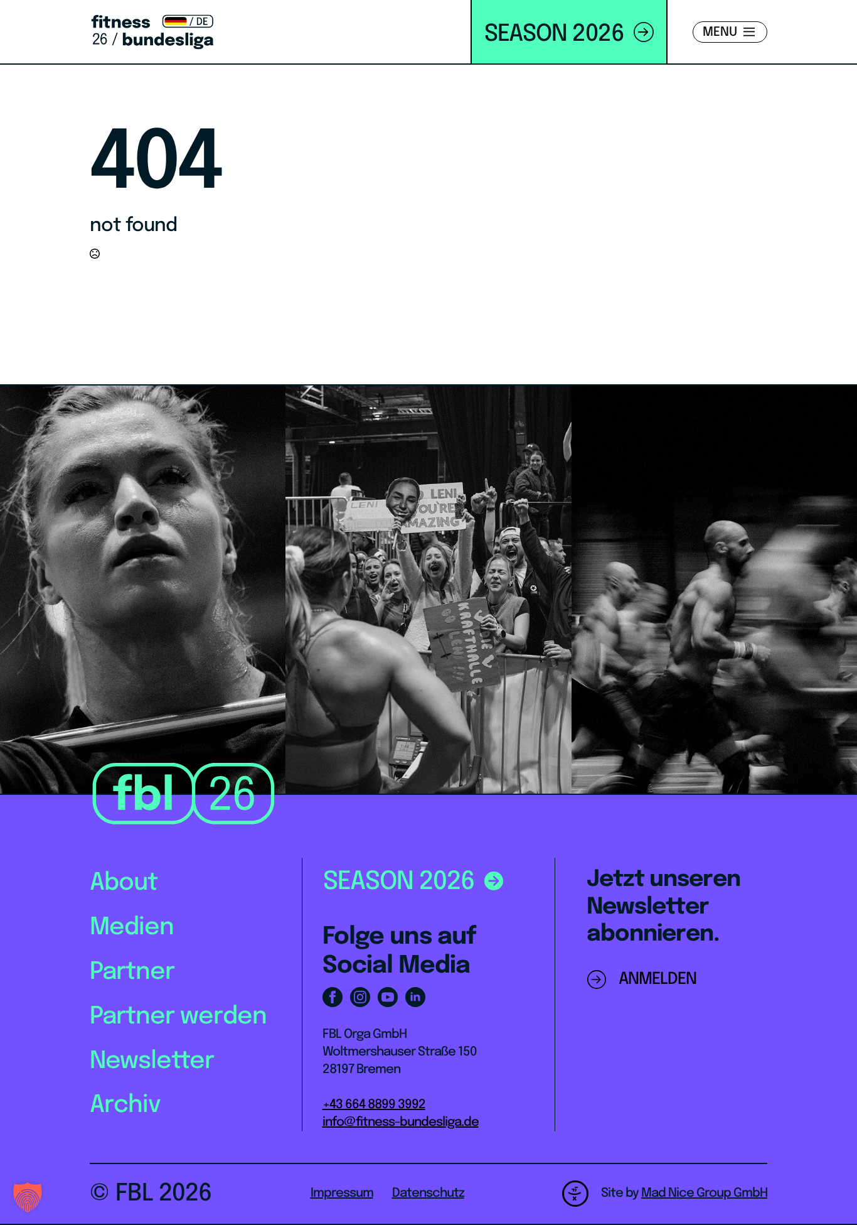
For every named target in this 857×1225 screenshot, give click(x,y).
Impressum (342, 1193)
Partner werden (178, 1017)
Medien (132, 927)
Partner (132, 972)
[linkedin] (415, 997)
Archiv (125, 1105)
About (123, 883)
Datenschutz (428, 1193)
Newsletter (152, 1061)
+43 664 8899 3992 (373, 1104)
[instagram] (360, 997)
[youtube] (388, 997)
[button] (27, 1197)
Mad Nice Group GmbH (704, 1193)
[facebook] (332, 997)
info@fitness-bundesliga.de (400, 1122)
